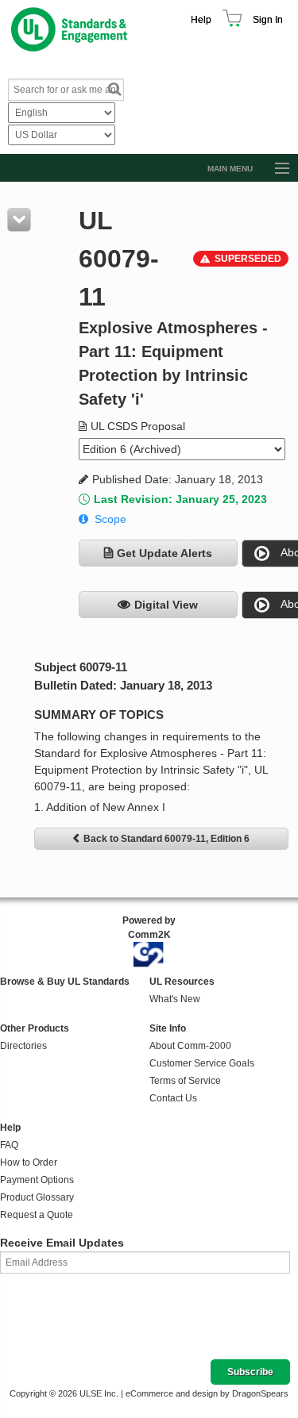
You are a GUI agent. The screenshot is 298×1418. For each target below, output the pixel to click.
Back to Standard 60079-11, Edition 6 (166, 838)
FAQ (9, 1145)
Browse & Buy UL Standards (65, 981)
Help (201, 19)
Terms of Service (185, 1080)
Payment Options (37, 1180)
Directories (23, 1045)
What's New (174, 999)
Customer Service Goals (201, 1063)
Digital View (166, 604)
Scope (110, 519)
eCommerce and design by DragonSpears (207, 1393)
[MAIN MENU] (274, 169)
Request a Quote (36, 1214)
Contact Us (173, 1098)
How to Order (28, 1162)
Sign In (268, 19)
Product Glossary (37, 1197)
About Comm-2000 (190, 1045)
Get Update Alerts (164, 553)
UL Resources (182, 981)
